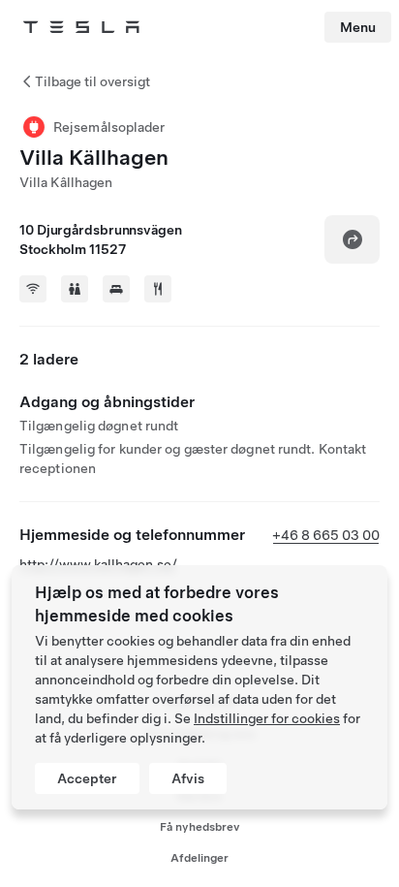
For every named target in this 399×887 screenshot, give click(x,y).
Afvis (187, 778)
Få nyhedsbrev (200, 827)
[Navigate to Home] (81, 27)
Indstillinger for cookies (267, 718)
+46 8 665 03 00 (326, 535)
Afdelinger (199, 858)
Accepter (87, 778)
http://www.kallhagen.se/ (98, 564)
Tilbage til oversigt (92, 81)
